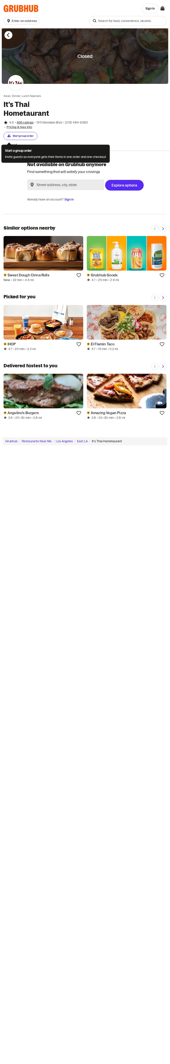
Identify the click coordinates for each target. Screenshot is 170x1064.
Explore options (124, 185)
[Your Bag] (162, 8)
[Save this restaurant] (78, 275)
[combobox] (127, 21)
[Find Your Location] (32, 185)
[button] (23, 20)
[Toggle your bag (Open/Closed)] (162, 8)
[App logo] (21, 8)
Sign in (69, 199)
